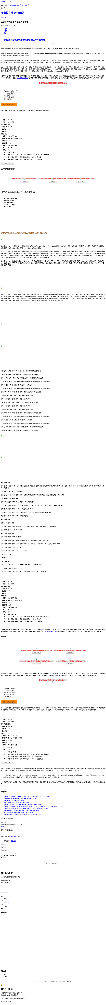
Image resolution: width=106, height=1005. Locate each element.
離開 (9, 1001)
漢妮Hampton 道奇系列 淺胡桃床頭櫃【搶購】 (17, 802)
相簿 (5, 29)
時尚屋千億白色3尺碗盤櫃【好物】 (14, 800)
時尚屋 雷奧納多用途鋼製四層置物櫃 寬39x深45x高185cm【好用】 (23, 814)
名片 (5, 33)
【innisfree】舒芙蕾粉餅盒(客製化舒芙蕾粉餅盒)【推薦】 (20, 798)
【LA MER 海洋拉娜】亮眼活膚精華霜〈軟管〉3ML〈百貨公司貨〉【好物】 (26, 808)
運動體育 (13, 841)
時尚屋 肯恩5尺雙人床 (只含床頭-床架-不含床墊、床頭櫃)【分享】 (23, 804)
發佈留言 (3, 857)
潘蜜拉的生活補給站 (13, 12)
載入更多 (3, 847)
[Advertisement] (53, 940)
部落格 (6, 31)
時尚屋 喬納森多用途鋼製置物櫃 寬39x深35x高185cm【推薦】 (22, 810)
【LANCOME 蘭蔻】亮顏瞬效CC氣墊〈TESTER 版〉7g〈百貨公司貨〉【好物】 (27, 796)
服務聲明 (69, 982)
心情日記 (14, 25)
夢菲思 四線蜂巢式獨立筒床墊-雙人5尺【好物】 (25, 40)
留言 (15, 836)
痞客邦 (11, 836)
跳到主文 (3, 17)
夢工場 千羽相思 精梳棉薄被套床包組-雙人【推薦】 (19, 812)
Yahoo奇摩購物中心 (22, 78)
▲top (2, 844)
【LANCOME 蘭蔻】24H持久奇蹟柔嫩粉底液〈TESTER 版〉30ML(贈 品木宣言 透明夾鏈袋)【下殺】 (33, 806)
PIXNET (40, 982)
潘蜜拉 (3, 827)
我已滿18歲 (4, 1001)
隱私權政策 (62, 982)
